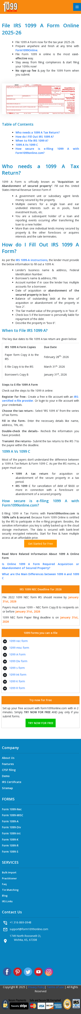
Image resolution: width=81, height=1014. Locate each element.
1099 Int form (17, 674)
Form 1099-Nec (12, 809)
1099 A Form (17, 654)
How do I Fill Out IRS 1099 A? (35, 136)
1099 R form (17, 688)
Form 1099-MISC (12, 815)
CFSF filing (9, 770)
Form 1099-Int (11, 833)
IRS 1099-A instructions (31, 260)
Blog (4, 895)
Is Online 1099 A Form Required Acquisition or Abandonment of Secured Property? (40, 566)
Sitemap (7, 788)
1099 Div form (18, 661)
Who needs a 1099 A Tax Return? (38, 132)
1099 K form (17, 681)
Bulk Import (9, 872)
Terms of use (55, 987)
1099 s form (17, 668)
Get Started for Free (40, 543)
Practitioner (9, 878)
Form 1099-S (10, 851)
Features (8, 764)
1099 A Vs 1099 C (27, 145)
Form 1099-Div (11, 827)
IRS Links (7, 901)
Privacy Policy (36, 987)
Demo (6, 776)
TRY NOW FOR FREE (40, 723)
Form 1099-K (10, 839)
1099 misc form (19, 647)
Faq (4, 884)
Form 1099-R (10, 845)
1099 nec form (18, 641)
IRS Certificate (11, 782)
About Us (8, 758)
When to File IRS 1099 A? (32, 140)
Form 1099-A (10, 821)
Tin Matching (10, 890)
